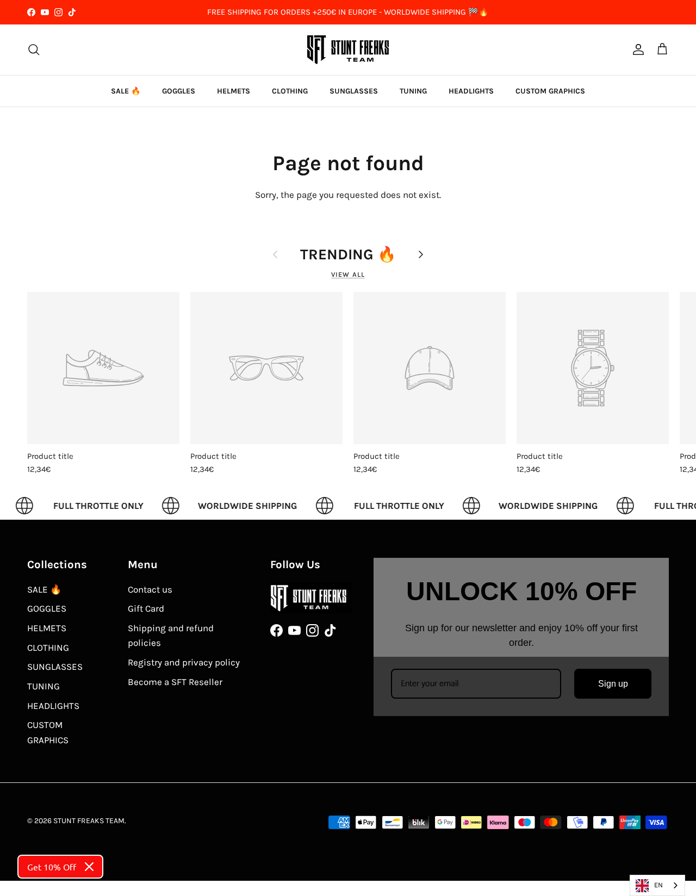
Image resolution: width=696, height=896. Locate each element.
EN (658, 885)
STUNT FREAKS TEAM (89, 820)
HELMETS (233, 91)
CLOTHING (290, 91)
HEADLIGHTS (471, 91)
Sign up (613, 683)
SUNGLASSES (354, 91)
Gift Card (146, 608)
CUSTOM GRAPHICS (550, 91)
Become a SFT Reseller (175, 681)
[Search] (33, 49)
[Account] (636, 49)
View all (347, 274)
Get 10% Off (51, 866)
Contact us (150, 589)
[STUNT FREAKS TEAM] (348, 49)
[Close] (89, 866)
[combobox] (657, 885)
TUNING (413, 91)
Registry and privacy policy (184, 662)
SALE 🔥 (125, 91)
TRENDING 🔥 (348, 254)
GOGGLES (178, 91)
